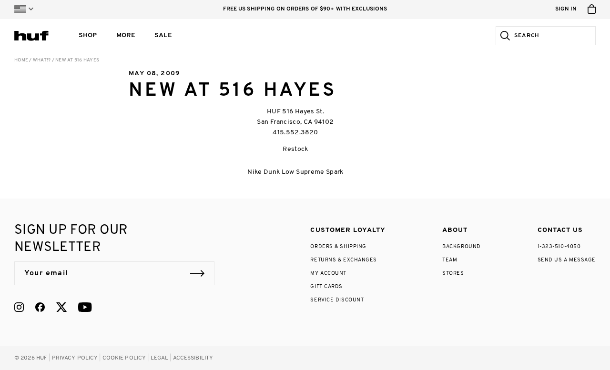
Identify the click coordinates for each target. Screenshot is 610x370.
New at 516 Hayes (77, 60)
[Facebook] (40, 307)
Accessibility (193, 358)
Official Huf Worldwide (36, 35)
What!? (42, 60)
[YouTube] (84, 307)
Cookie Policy (124, 358)
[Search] (503, 36)
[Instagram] (19, 307)
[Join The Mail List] (197, 273)
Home (21, 60)
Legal (160, 358)
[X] (61, 307)
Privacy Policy (75, 358)
